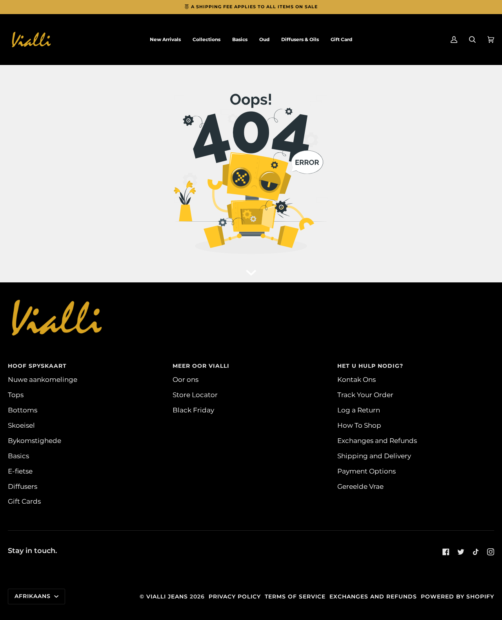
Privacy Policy (235, 596)
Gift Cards (24, 501)
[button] (206, 39)
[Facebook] (445, 551)
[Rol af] (251, 270)
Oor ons (185, 379)
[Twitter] (460, 551)
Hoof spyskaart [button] (37, 365)
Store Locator (195, 394)
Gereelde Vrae (360, 486)
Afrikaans (34, 596)
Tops (16, 394)
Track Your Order (365, 394)
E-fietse (20, 471)
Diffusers (22, 486)
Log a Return (358, 410)
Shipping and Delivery (374, 456)
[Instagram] (490, 551)
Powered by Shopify (457, 596)
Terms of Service (295, 596)
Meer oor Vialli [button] (201, 365)
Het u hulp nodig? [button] (370, 365)
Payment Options (366, 471)
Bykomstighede (34, 440)
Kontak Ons (356, 379)
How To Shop (359, 425)
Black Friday (193, 410)
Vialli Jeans (167, 596)
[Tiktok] (475, 551)
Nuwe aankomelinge (42, 379)
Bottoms (22, 410)
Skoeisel (21, 425)
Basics (18, 456)
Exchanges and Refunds (377, 440)
